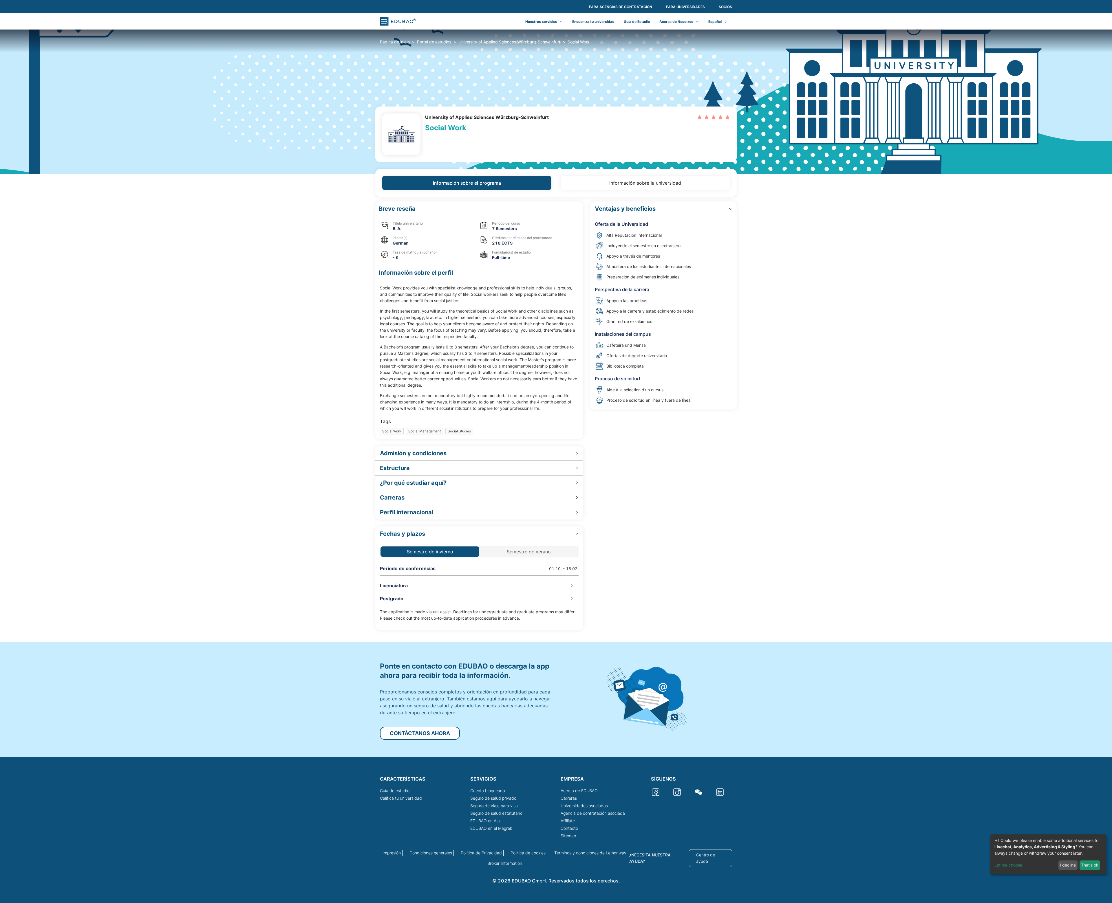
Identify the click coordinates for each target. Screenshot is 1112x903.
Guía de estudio (394, 790)
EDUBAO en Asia (486, 820)
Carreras (569, 798)
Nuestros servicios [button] (541, 21)
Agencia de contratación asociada (593, 813)
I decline (1068, 864)
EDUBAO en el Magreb (491, 828)
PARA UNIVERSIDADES (685, 7)
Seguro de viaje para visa (494, 805)
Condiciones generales (430, 852)
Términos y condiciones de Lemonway (590, 852)
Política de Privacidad (481, 852)
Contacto (569, 828)
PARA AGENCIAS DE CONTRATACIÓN (620, 7)
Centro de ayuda (705, 858)
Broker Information (504, 863)
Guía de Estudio (637, 21)
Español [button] (715, 21)
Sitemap (568, 835)
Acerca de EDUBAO (579, 790)
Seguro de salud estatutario (496, 813)
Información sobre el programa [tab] (467, 183)
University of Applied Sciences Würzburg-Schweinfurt (509, 41)
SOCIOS (725, 7)
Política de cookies (528, 852)
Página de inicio (395, 41)
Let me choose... (1010, 864)
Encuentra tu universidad (593, 21)
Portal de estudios (434, 41)
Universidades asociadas (584, 805)
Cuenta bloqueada (487, 790)
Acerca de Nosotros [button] (676, 21)
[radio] (699, 117)
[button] (479, 208)
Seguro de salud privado (493, 798)
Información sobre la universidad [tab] (645, 183)
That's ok (1089, 864)
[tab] (479, 453)
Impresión (392, 852)
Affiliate (568, 820)
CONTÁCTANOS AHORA (420, 733)
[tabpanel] (556, 415)
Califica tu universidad (401, 798)
